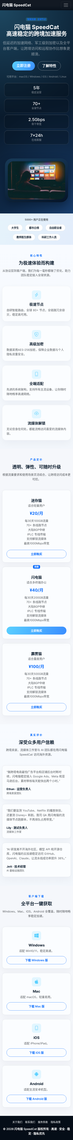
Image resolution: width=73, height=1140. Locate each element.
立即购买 (36, 554)
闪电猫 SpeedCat (16, 5)
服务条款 (43, 1121)
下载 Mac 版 (36, 1006)
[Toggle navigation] (66, 5)
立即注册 (23, 66)
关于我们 (17, 1121)
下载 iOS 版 (36, 1052)
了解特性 (49, 66)
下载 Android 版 (36, 1099)
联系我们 (30, 1121)
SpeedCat (30, 1129)
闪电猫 (18, 1129)
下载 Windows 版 (36, 960)
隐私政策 (56, 1121)
